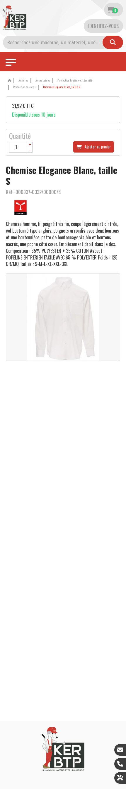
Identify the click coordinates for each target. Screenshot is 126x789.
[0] (110, 9)
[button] (60, 87)
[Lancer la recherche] (113, 42)
